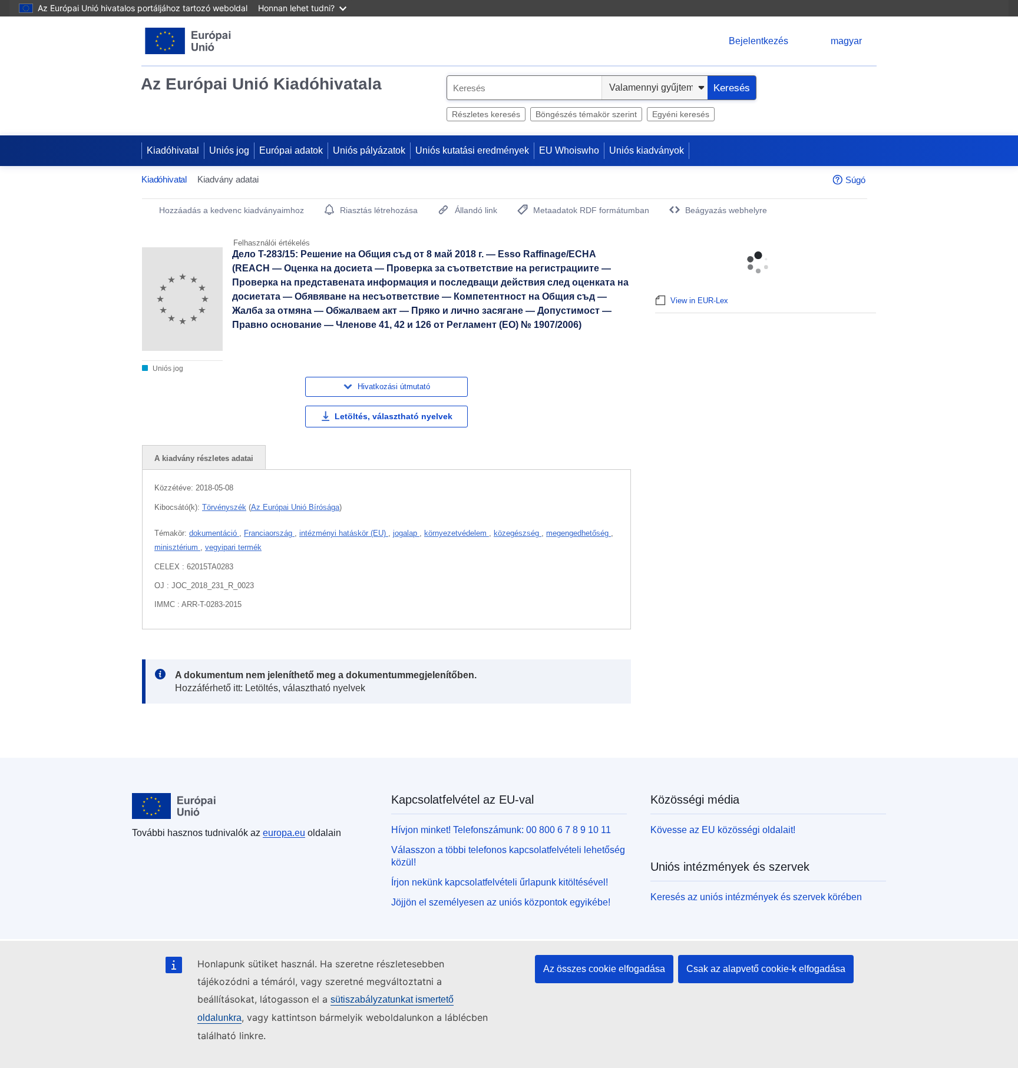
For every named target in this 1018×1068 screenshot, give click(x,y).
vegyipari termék (233, 547)
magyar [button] (846, 41)
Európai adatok (291, 150)
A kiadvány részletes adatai (203, 458)
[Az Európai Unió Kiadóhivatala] (188, 41)
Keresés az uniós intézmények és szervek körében (756, 897)
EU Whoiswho (569, 150)
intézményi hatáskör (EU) (343, 533)
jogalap (406, 533)
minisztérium (177, 547)
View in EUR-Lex (699, 300)
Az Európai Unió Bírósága (295, 507)
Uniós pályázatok (369, 150)
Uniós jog (229, 150)
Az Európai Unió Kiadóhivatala (261, 84)
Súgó (855, 180)
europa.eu (284, 833)
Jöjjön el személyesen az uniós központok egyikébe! (500, 902)
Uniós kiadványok (646, 150)
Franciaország (269, 533)
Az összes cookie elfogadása (604, 969)
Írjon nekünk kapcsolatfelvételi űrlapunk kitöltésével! (499, 882)
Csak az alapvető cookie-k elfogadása (765, 969)
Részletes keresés (486, 114)
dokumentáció (214, 533)
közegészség (517, 533)
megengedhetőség (578, 533)
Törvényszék (224, 507)
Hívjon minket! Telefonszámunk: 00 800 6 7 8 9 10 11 (501, 830)
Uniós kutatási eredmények (472, 150)
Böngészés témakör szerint (586, 114)
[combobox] (524, 87)
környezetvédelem (456, 533)
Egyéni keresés (680, 114)
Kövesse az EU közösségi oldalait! (722, 830)
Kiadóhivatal (173, 150)
